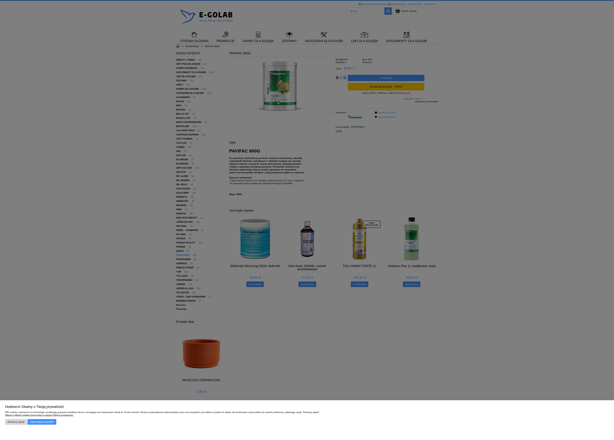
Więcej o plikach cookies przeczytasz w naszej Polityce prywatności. (39, 415)
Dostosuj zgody (16, 421)
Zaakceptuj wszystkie (42, 421)
